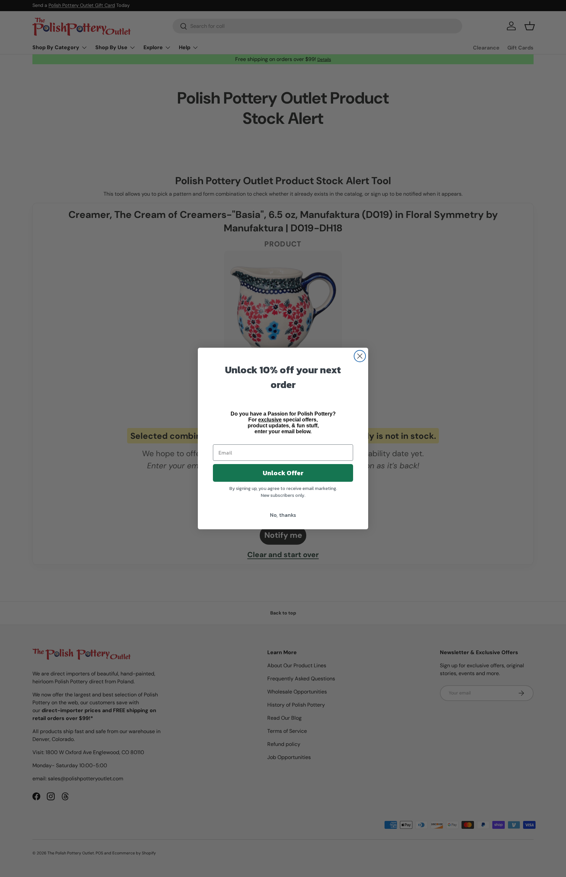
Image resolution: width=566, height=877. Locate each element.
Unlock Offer (283, 473)
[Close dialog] (360, 356)
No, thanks (283, 515)
